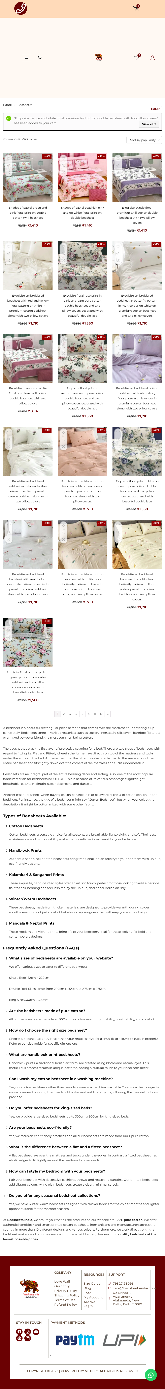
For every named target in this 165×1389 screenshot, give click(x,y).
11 (95, 714)
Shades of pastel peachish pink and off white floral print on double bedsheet (82, 212)
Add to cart (28, 229)
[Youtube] (36, 1332)
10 (88, 714)
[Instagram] (27, 1332)
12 (101, 714)
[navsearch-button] (40, 58)
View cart (149, 124)
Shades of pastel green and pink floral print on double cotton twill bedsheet (28, 212)
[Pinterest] (19, 1338)
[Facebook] (19, 1332)
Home (7, 105)
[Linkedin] (27, 1338)
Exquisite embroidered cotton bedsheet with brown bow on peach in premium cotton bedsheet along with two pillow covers (82, 491)
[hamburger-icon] (26, 58)
